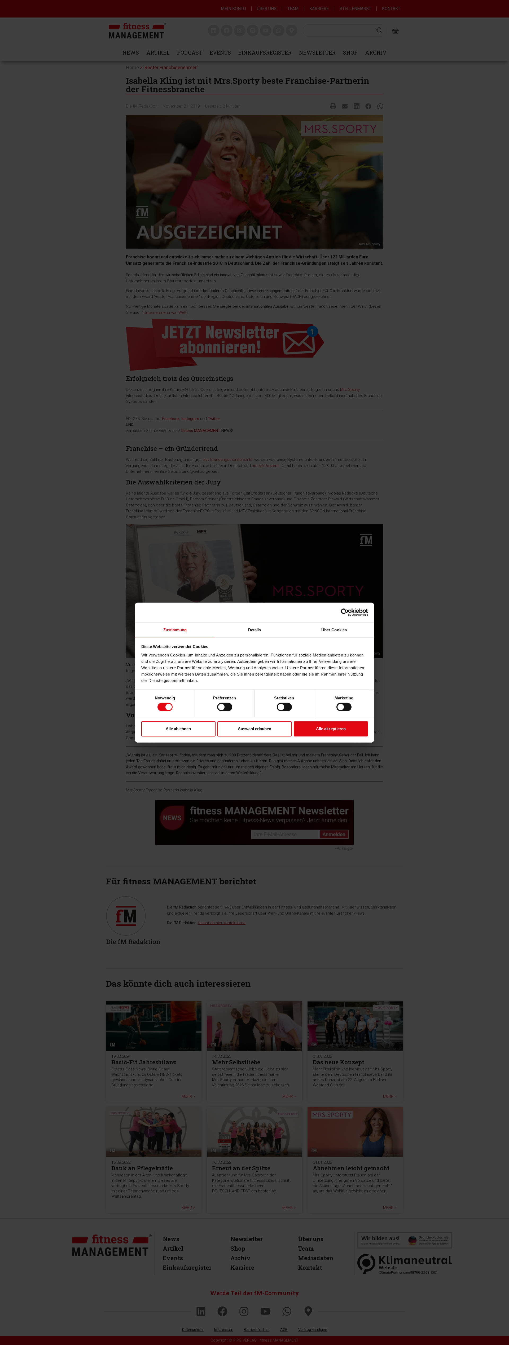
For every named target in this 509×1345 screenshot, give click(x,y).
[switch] (224, 707)
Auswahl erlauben (254, 728)
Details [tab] (254, 629)
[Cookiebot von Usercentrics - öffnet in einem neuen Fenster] (345, 612)
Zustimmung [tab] (175, 629)
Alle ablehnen (178, 728)
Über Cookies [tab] (334, 629)
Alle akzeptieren (331, 728)
